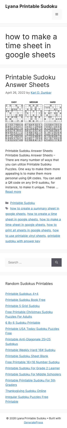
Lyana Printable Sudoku (31, 6)
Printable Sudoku (22, 203)
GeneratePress (33, 422)
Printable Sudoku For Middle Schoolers (33, 374)
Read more (13, 191)
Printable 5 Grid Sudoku (22, 306)
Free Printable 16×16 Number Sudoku (32, 362)
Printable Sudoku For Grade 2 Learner (32, 368)
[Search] (56, 262)
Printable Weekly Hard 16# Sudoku (30, 350)
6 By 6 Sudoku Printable (22, 322)
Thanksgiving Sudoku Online (25, 391)
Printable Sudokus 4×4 (21, 294)
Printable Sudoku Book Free (25, 300)
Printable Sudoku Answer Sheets (30, 80)
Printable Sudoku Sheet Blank (26, 356)
